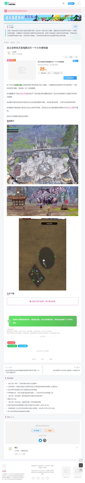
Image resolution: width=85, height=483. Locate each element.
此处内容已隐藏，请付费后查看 (43, 301)
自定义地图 (71, 107)
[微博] (43, 478)
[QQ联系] (38, 478)
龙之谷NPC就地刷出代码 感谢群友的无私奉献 (22, 390)
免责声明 (40, 466)
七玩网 (14, 52)
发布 (72, 3)
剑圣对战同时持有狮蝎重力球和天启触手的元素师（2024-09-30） (28, 405)
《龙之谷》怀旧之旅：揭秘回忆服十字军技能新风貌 (24, 402)
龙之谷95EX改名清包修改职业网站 (18, 411)
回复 (23, 454)
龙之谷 (13, 42)
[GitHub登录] (44, 440)
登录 (37, 430)
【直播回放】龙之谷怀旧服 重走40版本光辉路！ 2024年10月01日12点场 (31, 408)
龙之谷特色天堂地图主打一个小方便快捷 (27, 47)
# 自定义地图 (22, 346)
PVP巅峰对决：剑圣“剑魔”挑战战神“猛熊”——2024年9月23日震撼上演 (30, 393)
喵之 (16, 447)
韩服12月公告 (11, 399)
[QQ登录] (40, 440)
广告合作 (47, 466)
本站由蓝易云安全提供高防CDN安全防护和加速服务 (42, 472)
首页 (7, 42)
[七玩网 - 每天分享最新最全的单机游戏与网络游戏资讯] (4, 466)
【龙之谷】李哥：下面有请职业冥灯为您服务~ (22, 383)
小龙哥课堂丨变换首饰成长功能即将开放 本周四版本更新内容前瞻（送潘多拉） (33, 386)
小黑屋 (44, 467)
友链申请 (34, 466)
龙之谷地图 (24, 93)
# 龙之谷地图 (12, 346)
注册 (49, 430)
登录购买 (71, 78)
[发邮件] (47, 478)
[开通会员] (81, 465)
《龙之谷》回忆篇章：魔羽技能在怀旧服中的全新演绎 (24, 396)
